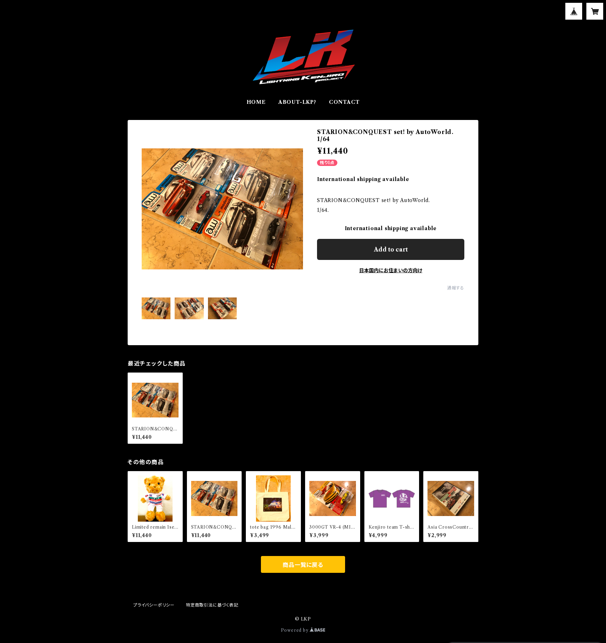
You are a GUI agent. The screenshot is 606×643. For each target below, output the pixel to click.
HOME (256, 102)
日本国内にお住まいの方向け (390, 270)
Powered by (295, 630)
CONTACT (344, 102)
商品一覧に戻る (303, 564)
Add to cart (391, 249)
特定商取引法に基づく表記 (212, 605)
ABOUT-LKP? (297, 102)
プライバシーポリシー (154, 605)
